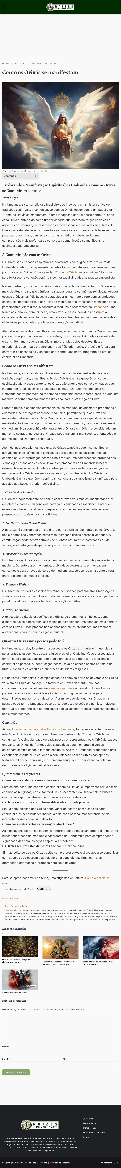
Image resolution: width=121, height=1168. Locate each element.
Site (65, 1059)
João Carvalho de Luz (17, 906)
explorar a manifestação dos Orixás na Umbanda (40, 729)
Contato (87, 1137)
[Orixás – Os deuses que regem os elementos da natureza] (20, 946)
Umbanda (99, 307)
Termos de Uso (90, 1123)
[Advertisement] (60, 39)
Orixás (73, 272)
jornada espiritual (60, 688)
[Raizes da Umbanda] (60, 7)
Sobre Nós (88, 1119)
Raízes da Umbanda (61, 1163)
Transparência (90, 1128)
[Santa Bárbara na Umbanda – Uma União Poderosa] (101, 947)
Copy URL (44, 888)
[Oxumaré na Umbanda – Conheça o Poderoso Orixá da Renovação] (60, 947)
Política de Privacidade (94, 1132)
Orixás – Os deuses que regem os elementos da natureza (16, 961)
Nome (5, 1046)
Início (6, 63)
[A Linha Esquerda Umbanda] (20, 980)
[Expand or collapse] (36, 176)
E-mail (6, 1059)
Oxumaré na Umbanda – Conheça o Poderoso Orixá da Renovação (58, 963)
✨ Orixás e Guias (19, 63)
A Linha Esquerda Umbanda (14, 992)
